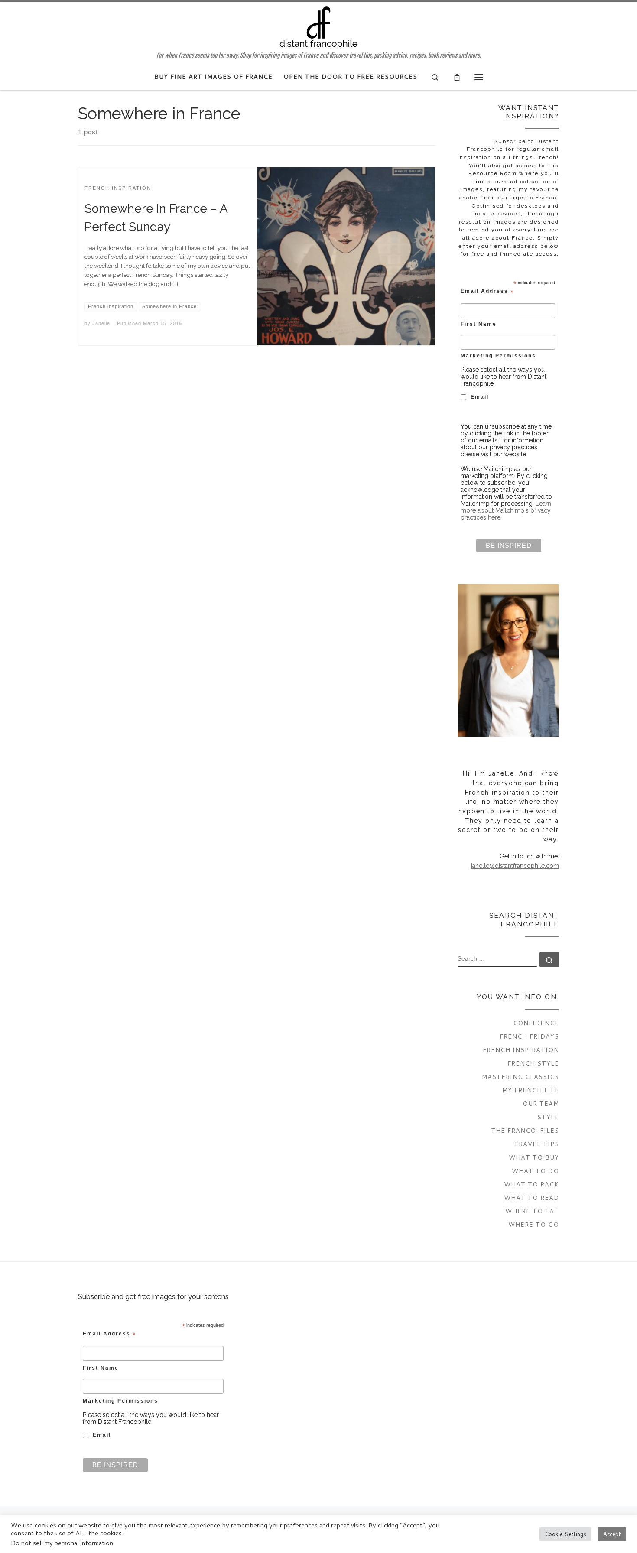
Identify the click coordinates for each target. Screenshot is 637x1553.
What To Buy (534, 1157)
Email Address (487, 291)
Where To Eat (532, 1210)
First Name (479, 324)
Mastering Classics (520, 1076)
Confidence (536, 1022)
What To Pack (531, 1184)
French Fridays (529, 1036)
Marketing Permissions (498, 355)
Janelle (101, 323)
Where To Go (533, 1224)
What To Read (531, 1197)
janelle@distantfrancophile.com (515, 865)
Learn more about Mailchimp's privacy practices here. (506, 510)
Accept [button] (612, 1534)
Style (548, 1116)
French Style (533, 1063)
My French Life (530, 1090)
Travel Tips (536, 1143)
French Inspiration (521, 1049)
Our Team (541, 1103)
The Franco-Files (525, 1130)
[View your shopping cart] (457, 77)
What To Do (535, 1170)
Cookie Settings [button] (565, 1534)
